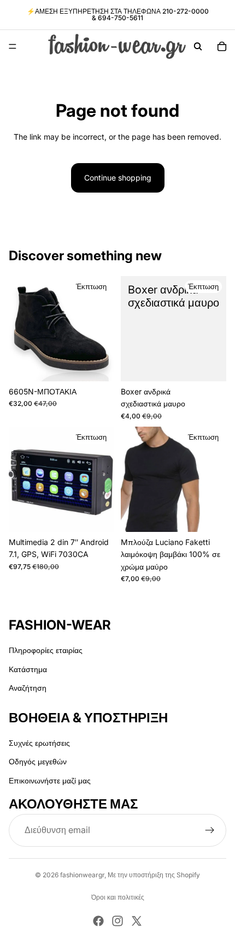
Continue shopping (117, 177)
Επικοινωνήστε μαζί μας (50, 780)
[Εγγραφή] (209, 830)
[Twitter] (136, 920)
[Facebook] (98, 920)
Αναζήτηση (27, 687)
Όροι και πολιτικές (117, 897)
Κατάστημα (28, 669)
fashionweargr (82, 875)
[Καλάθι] (222, 46)
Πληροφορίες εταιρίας (46, 650)
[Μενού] (12, 46)
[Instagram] (117, 920)
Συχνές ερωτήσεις (39, 742)
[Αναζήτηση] (198, 46)
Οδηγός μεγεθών (38, 761)
